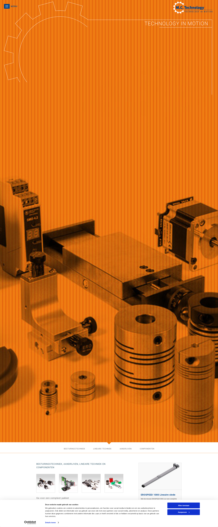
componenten (147, 449)
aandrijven (126, 449)
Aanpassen (182, 512)
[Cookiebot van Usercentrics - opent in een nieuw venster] (30, 522)
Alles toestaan (183, 505)
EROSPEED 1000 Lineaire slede (158, 494)
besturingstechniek (74, 449)
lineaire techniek (102, 449)
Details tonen (50, 522)
